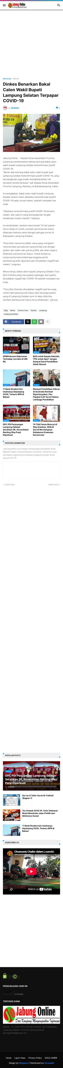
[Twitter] (28, 321)
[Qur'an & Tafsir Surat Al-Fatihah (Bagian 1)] (11, 800)
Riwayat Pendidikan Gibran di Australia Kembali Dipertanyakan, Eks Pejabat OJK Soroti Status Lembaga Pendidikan (46, 394)
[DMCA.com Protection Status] (12, 979)
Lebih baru (10, 484)
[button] (4, 5)
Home (8, 1058)
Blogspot (23, 1063)
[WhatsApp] (34, 321)
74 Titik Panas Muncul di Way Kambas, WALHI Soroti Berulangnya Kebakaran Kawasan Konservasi (45, 429)
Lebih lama (53, 484)
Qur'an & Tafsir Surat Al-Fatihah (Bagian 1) (38, 796)
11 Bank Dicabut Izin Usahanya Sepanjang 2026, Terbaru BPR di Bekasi (13, 393)
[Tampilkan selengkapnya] (48, 321)
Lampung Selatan (11, 314)
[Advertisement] (31, 46)
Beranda (7, 79)
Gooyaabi (49, 1063)
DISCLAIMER (51, 1058)
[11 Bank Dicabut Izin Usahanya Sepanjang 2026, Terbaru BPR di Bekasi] (11, 830)
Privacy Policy (35, 1058)
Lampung (43, 310)
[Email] (41, 321)
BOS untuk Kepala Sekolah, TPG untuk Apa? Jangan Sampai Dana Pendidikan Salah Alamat (46, 360)
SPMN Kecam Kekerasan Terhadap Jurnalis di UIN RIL (15, 359)
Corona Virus (23, 310)
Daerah (34, 310)
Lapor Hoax (19, 1058)
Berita (16, 79)
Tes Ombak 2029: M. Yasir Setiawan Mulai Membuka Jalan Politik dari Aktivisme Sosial (40, 813)
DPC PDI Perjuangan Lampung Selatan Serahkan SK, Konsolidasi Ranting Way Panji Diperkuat (16, 429)
